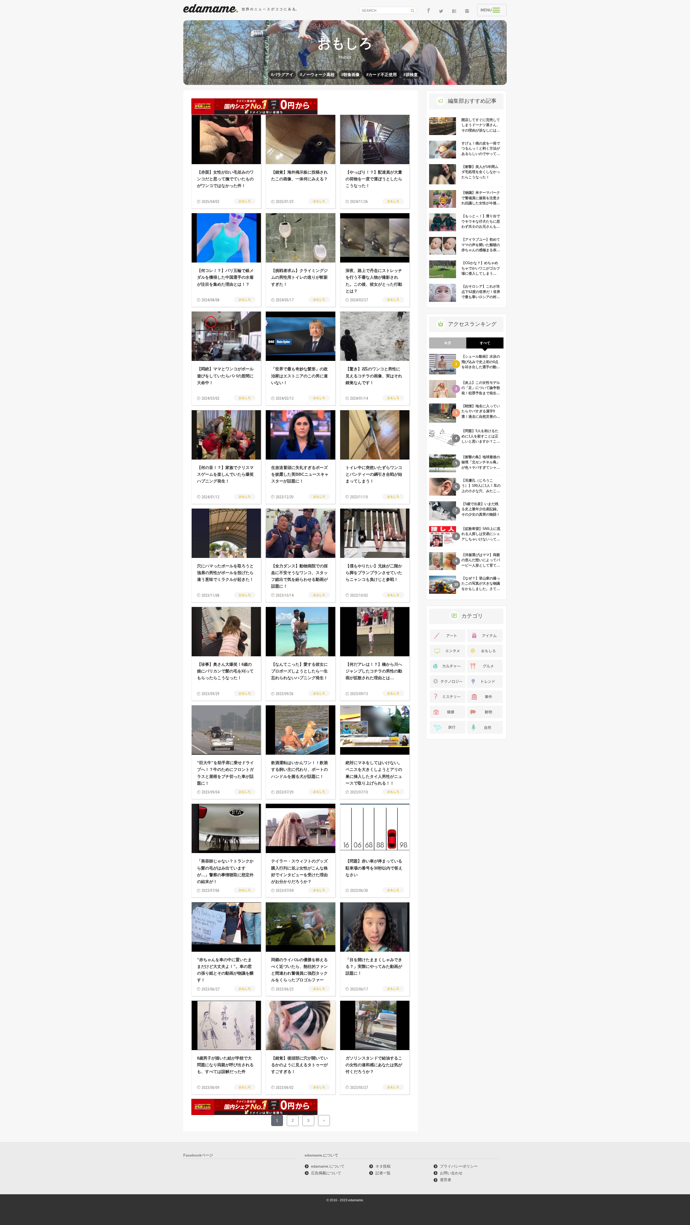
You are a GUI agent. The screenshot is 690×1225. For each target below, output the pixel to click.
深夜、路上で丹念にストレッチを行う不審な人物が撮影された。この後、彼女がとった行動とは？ (374, 280)
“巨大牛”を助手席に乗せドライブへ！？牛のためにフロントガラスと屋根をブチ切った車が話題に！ (225, 772)
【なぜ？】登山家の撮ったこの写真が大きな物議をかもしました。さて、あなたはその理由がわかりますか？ (480, 588)
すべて (485, 343)
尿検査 (412, 75)
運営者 (445, 1180)
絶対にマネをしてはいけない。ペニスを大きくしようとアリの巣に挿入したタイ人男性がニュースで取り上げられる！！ (374, 772)
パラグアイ (283, 75)
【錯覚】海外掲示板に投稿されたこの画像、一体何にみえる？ (299, 175)
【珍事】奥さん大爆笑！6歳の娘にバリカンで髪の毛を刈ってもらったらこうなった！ (225, 671)
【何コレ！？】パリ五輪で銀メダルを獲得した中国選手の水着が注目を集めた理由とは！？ (225, 277)
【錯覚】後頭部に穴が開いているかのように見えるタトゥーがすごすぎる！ (299, 1065)
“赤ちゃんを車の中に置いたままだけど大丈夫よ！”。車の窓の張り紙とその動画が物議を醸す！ (225, 969)
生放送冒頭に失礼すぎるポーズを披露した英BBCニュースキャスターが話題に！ (300, 474)
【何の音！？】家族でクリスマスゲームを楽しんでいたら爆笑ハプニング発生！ (225, 474)
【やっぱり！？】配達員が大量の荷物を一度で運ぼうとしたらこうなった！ (374, 179)
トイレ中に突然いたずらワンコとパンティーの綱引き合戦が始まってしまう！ (374, 474)
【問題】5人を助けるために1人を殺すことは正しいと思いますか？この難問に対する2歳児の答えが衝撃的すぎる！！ (480, 441)
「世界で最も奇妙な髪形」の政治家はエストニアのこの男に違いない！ (299, 376)
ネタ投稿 (383, 1166)
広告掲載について (326, 1173)
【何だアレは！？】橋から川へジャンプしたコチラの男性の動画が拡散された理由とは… (374, 671)
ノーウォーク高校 (318, 75)
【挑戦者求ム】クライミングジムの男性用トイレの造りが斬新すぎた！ (299, 277)
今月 (447, 343)
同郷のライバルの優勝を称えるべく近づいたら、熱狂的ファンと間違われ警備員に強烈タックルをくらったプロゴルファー (299, 969)
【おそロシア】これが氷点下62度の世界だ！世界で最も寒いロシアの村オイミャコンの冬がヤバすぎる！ (480, 296)
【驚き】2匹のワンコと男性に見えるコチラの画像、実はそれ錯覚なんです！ (374, 376)
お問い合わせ (451, 1173)
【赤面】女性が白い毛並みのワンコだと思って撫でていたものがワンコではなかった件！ (225, 179)
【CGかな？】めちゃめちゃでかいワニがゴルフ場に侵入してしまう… (480, 268)
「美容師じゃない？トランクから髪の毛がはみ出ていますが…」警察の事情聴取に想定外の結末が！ (225, 871)
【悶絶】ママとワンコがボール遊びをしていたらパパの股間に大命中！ (225, 376)
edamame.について (327, 1166)
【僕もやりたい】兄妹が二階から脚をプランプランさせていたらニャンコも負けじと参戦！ (374, 573)
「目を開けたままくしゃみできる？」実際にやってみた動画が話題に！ (374, 966)
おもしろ (245, 201)
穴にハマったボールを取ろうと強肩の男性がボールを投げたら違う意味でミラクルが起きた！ (225, 573)
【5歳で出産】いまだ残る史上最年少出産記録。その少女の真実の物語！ (480, 509)
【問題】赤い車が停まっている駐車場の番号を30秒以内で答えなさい (374, 868)
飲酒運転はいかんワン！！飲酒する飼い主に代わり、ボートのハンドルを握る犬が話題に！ (299, 769)
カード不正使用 (382, 75)
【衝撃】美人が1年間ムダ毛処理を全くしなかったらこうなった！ (480, 172)
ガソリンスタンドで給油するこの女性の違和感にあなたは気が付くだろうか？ (374, 1065)
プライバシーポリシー (459, 1166)
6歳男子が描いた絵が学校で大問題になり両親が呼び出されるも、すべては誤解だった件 (225, 1065)
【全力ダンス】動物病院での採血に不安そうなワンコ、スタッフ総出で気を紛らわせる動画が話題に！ (299, 576)
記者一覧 (383, 1173)
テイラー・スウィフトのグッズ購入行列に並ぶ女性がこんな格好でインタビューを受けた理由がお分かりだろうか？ (299, 871)
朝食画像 (351, 75)
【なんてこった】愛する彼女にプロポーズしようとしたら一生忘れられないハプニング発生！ (299, 671)
